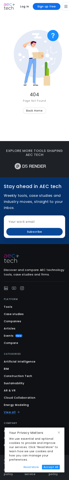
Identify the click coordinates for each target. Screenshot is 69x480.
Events (12, 336)
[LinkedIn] (6, 288)
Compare (11, 343)
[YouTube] (14, 288)
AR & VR (10, 390)
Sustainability (14, 383)
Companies (12, 321)
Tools (8, 307)
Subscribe (34, 232)
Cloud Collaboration (19, 398)
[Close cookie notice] (59, 433)
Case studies (14, 314)
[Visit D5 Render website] (28, 166)
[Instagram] (22, 288)
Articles (10, 328)
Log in (24, 6)
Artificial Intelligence (19, 361)
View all (10, 412)
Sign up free (46, 6)
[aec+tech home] (9, 6)
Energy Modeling (16, 405)
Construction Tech (18, 376)
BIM (6, 369)
